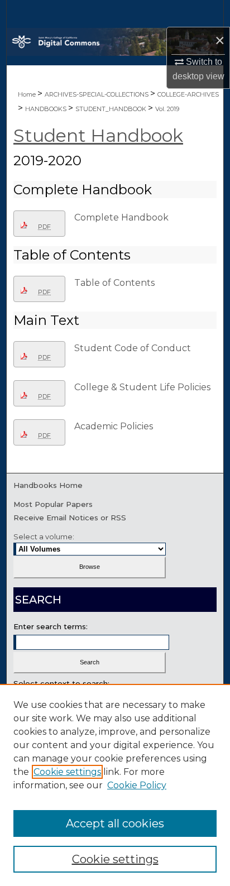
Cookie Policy (136, 785)
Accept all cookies (115, 823)
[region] (115, 785)
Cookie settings (67, 772)
